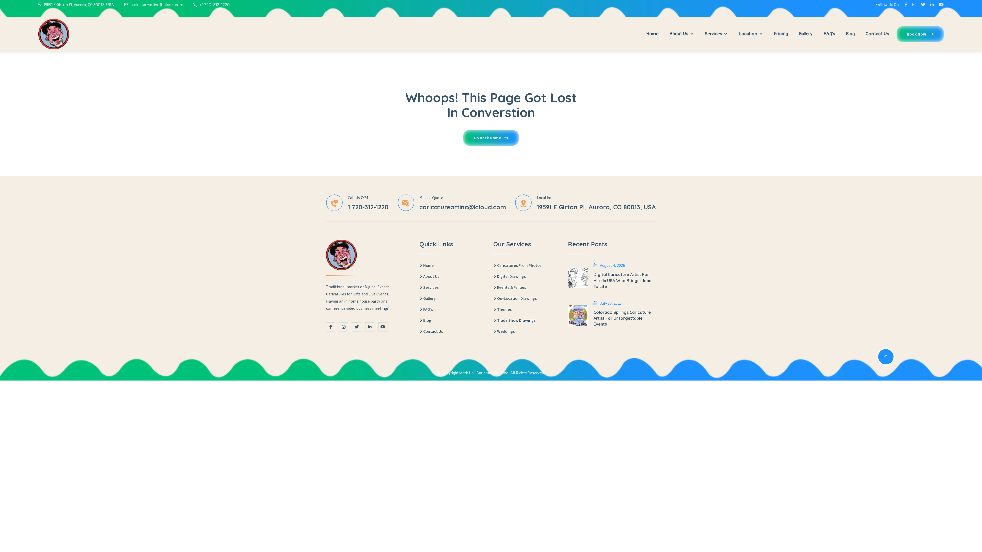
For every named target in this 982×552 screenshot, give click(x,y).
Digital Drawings (511, 276)
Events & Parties (511, 287)
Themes (504, 309)
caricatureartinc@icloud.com (156, 4)
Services (714, 34)
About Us (679, 34)
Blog (850, 34)
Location (748, 34)
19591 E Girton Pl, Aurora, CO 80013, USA (78, 4)
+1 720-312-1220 (214, 4)
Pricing (781, 34)
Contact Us (877, 34)
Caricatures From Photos (519, 265)
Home (652, 34)
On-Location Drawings (517, 298)
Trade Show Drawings (516, 320)
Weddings (506, 331)
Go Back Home (488, 138)
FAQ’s (829, 34)
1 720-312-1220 (368, 207)
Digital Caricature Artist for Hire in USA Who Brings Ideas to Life (622, 280)
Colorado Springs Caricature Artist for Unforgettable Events (622, 318)
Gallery (805, 34)
